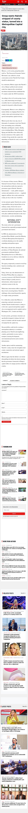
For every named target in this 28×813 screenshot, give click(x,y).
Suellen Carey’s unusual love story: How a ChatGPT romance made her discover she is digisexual (14, 662)
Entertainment (7, 611)
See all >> (23, 593)
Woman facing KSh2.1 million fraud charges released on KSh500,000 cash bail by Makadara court (15, 159)
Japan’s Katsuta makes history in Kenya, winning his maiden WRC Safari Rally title (7, 375)
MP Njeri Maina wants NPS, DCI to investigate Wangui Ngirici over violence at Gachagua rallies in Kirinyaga (9, 453)
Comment (4, 390)
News (6, 7)
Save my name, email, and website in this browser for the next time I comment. (14, 418)
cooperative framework (7, 277)
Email (3, 407)
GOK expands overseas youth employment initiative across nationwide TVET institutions (15, 152)
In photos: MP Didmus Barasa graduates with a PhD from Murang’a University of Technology (14, 172)
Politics (3, 726)
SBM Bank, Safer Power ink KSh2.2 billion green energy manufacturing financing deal (9, 499)
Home (2, 7)
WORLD (11, 611)
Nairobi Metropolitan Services (9, 68)
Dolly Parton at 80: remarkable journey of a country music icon (13, 613)
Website (3, 412)
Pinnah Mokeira (5, 53)
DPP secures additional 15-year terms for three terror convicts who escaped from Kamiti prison (14, 165)
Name (3, 403)
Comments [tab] (5, 380)
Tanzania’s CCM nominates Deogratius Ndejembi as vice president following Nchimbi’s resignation (12, 637)
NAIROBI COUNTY (6, 65)
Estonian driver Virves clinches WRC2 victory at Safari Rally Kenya (20, 374)
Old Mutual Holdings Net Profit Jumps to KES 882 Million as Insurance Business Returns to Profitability (9, 491)
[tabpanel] (14, 403)
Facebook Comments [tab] (15, 380)
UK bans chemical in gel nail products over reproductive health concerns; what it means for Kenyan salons (14, 686)
